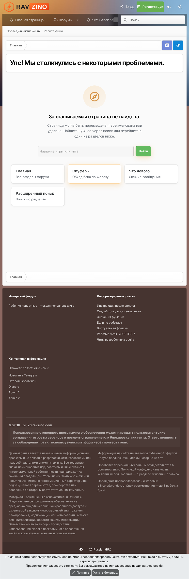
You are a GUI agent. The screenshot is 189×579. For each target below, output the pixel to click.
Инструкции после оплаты (116, 305)
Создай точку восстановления (119, 311)
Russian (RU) (102, 549)
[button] (77, 20)
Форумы (65, 20)
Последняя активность (23, 31)
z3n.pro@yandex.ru (111, 485)
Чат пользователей (22, 381)
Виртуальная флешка (112, 328)
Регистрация (53, 31)
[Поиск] (179, 6)
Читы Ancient (102, 20)
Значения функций (110, 317)
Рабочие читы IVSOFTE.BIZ (116, 334)
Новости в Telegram (23, 375)
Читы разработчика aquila (115, 339)
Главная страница (29, 20)
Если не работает (109, 322)
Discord (14, 386)
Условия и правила (165, 474)
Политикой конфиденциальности (144, 469)
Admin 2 (14, 398)
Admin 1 (14, 392)
